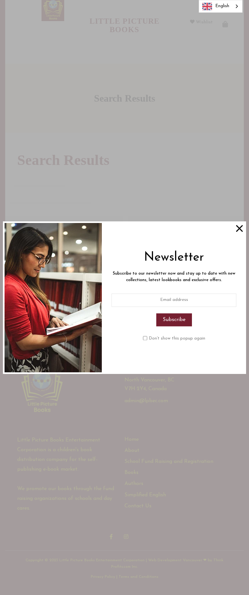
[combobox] (221, 6)
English (222, 6)
